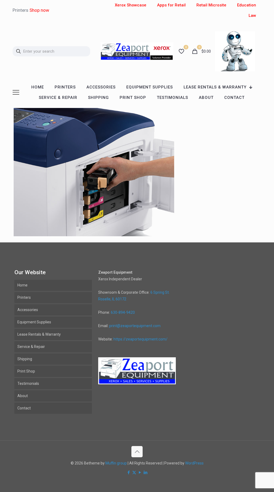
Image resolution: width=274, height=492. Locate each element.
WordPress (194, 463)
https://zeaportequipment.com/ (140, 339)
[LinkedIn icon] (145, 472)
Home (22, 285)
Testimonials (28, 383)
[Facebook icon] (129, 472)
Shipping (24, 359)
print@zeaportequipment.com (135, 326)
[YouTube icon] (140, 472)
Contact (24, 408)
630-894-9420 (123, 312)
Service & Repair (31, 346)
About (22, 396)
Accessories (27, 310)
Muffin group (116, 463)
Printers (24, 297)
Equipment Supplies (34, 322)
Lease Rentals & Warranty (39, 334)
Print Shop (26, 371)
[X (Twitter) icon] (134, 472)
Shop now (39, 10)
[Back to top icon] (137, 451)
